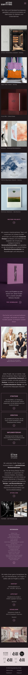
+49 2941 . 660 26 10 (15, 588)
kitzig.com (19, 673)
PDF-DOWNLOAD (12, 302)
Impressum (9, 673)
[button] (3, 511)
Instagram (19, 670)
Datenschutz (9, 670)
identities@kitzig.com (14, 586)
